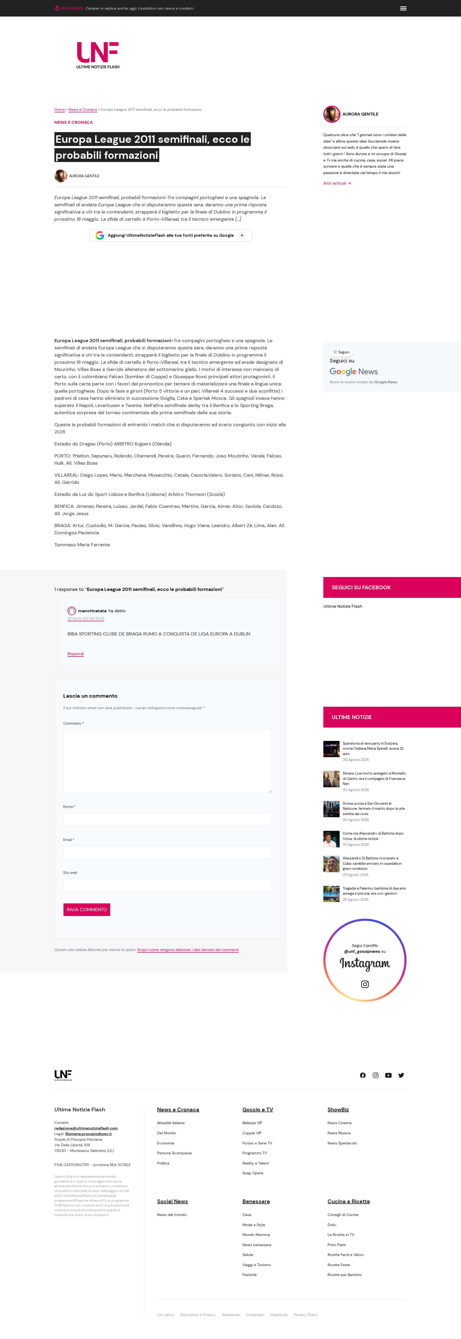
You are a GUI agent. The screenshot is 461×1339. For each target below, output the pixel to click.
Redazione (231, 1314)
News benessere (257, 1244)
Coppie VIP (252, 1133)
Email (68, 840)
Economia (165, 1143)
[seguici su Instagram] (375, 1075)
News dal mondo (171, 1214)
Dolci (332, 1224)
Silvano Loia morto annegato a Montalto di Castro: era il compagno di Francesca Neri (374, 778)
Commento (73, 723)
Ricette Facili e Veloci (346, 1254)
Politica (163, 1163)
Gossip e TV (258, 1109)
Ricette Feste (339, 1264)
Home (59, 109)
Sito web (70, 872)
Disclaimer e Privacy (198, 1314)
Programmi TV (255, 1153)
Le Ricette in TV (341, 1234)
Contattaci (255, 1314)
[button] (403, 8)
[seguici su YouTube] (388, 1075)
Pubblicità (279, 1314)
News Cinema (340, 1122)
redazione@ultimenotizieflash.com (86, 1128)
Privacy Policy (306, 1314)
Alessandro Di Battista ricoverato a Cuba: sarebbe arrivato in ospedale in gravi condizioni (372, 863)
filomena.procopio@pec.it (88, 1133)
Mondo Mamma (256, 1234)
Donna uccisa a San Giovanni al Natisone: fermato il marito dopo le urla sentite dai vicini (374, 808)
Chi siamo (165, 1314)
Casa (247, 1214)
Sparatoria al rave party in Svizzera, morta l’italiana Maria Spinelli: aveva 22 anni (373, 748)
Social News (172, 1201)
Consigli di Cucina (343, 1214)
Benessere (256, 1201)
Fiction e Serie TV (257, 1143)
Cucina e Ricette (349, 1201)
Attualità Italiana (171, 1122)
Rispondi (75, 654)
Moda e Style (254, 1224)
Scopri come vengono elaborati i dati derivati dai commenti (188, 949)
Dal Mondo (166, 1133)
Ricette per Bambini (344, 1274)
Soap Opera (253, 1173)
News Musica (339, 1133)
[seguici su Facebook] (362, 1075)
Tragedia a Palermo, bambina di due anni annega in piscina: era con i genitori (374, 891)
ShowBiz (338, 1109)
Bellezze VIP (252, 1122)
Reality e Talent (256, 1163)
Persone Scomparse (174, 1153)
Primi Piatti (337, 1244)
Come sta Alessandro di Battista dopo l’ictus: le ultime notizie (373, 836)
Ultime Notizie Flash (342, 606)
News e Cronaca (83, 109)
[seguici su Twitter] (401, 1075)
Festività (250, 1274)
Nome (69, 806)
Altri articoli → (337, 183)
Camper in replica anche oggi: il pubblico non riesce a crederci (140, 8)
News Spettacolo (342, 1143)
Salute (248, 1254)
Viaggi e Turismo (257, 1264)
